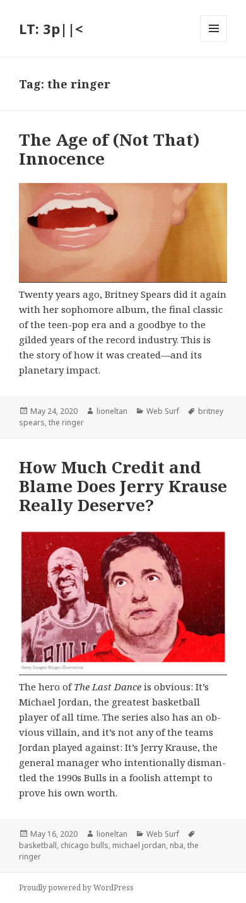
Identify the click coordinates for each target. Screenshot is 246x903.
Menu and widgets (214, 41)
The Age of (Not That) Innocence (109, 149)
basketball (38, 845)
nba (177, 845)
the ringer (66, 422)
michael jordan (139, 845)
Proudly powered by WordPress (76, 887)
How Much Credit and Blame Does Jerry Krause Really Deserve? (123, 486)
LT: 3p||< (51, 28)
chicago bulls (84, 845)
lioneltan (112, 411)
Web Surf (162, 411)
